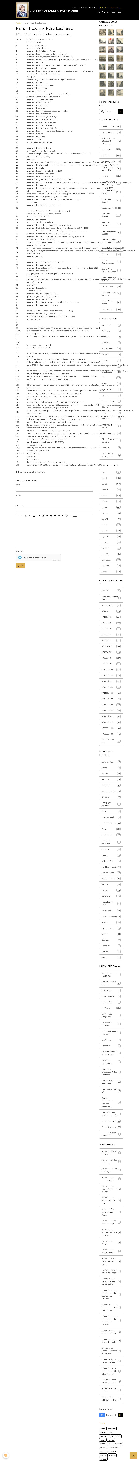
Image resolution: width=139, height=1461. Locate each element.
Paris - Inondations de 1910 (111, 232)
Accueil (18, 23)
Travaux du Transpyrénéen (111, 1061)
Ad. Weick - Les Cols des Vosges (111, 1170)
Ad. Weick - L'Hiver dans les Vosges (111, 1222)
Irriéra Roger (111, 433)
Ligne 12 (111, 548)
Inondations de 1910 (111, 903)
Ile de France (111, 835)
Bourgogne (111, 785)
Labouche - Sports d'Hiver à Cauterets (111, 1381)
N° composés (111, 605)
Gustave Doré (111, 348)
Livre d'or (101, 12)
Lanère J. (111, 366)
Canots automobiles (111, 916)
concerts (103, 1459)
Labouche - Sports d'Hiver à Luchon (111, 1361)
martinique (112, 1429)
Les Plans (111, 565)
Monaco (111, 951)
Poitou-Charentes (111, 878)
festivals (111, 1440)
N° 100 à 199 (111, 617)
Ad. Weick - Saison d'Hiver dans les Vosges (111, 1261)
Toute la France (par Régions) (111, 279)
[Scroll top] (133, 1455)
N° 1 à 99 (111, 611)
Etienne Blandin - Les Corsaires (111, 440)
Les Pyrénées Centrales (111, 1024)
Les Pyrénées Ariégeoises (111, 1015)
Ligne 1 (111, 472)
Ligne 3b (111, 489)
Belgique (111, 940)
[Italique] (22, 516)
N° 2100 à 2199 (111, 734)
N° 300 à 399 (111, 628)
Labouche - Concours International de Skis (111, 1332)
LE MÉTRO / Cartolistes (110, 8)
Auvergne (111, 779)
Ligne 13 (111, 554)
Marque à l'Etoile (111, 161)
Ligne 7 (111, 513)
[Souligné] (26, 516)
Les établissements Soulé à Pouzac (111, 1053)
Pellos (111, 383)
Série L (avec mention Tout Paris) (111, 598)
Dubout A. (111, 342)
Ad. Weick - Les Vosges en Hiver (111, 1251)
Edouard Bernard (111, 401)
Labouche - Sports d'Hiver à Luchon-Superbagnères (111, 1281)
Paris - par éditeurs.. (111, 215)
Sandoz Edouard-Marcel (111, 426)
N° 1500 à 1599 (111, 699)
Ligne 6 (111, 507)
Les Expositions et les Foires (111, 293)
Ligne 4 (111, 495)
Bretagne (111, 797)
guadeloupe (104, 1436)
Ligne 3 (111, 484)
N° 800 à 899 (111, 658)
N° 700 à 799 (111, 652)
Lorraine (111, 855)
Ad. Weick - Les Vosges (111, 1242)
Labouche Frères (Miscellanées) (111, 183)
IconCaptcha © (56, 560)
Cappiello (111, 395)
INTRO (74, 8)
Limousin (111, 849)
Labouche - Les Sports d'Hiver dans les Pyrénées (111, 1351)
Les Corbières (111, 1002)
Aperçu (74, 516)
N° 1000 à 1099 (111, 669)
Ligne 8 (111, 525)
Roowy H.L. (111, 447)
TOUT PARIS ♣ (111, 149)
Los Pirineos (111, 1040)
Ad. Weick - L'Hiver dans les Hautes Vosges (111, 1212)
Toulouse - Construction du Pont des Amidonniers (111, 1102)
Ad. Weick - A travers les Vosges (111, 1152)
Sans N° (111, 590)
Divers (111, 571)
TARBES (111, 254)
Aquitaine (111, 773)
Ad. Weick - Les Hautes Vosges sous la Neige (111, 1189)
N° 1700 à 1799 (111, 710)
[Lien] (47, 516)
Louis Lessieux (111, 372)
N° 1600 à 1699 (111, 704)
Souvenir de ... (111, 910)
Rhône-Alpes (111, 896)
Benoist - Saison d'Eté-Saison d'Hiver (111, 1398)
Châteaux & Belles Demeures (111, 241)
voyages (103, 1447)
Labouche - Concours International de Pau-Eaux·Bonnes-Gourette (111, 1320)
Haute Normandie (111, 823)
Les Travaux (111, 560)
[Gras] (18, 516)
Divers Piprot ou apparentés (111, 168)
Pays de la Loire (111, 873)
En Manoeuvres (111, 928)
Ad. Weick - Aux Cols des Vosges (111, 1161)
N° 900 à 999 (111, 663)
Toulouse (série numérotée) (111, 1082)
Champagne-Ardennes (111, 804)
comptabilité (116, 1436)
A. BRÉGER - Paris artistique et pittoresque (111, 141)
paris (110, 1444)
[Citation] (39, 516)
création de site (114, 1447)
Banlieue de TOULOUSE (111, 974)
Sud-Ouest (111, 1046)
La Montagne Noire (111, 996)
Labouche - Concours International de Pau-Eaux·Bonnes (111, 1307)
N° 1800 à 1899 (111, 716)
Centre (111, 829)
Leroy (111, 413)
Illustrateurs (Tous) (111, 208)
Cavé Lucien (111, 331)
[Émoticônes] (67, 516)
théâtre (113, 1451)
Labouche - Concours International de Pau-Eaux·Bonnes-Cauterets (111, 1294)
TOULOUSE (111, 248)
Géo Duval (111, 407)
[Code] (63, 516)
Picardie (111, 884)
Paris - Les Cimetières (111, 223)
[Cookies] (6, 1455)
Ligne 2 (111, 478)
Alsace (111, 767)
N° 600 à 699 (111, 646)
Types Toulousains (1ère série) (111, 1134)
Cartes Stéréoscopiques (111, 261)
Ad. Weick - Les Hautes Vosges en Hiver (111, 1200)
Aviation (111, 922)
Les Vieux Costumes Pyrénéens (111, 1032)
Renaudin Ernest (111, 389)
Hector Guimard (111, 132)
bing (110, 1432)
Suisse (111, 957)
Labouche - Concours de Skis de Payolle (111, 1340)
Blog (120, 12)
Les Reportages (111, 286)
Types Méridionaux (111, 1127)
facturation (104, 1451)
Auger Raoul (111, 325)
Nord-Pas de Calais (111, 867)
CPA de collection (87, 8)
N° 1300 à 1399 (111, 687)
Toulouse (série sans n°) (111, 1090)
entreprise (112, 1455)
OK (120, 111)
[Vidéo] (59, 516)
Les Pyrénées (111, 1008)
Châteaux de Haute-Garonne (111, 983)
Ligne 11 (111, 542)
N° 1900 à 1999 (111, 722)
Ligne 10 (111, 536)
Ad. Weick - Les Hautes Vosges (111, 1178)
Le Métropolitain (111, 126)
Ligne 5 (111, 501)
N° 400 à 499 (111, 634)
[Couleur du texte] (34, 516)
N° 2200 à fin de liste (111, 741)
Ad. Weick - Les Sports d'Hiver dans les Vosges (111, 1232)
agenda (103, 1455)
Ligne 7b (111, 519)
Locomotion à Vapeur (111, 302)
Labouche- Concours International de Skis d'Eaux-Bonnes (111, 1371)
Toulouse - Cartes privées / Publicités (111, 1113)
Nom (18, 484)
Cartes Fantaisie (111, 309)
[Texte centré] (43, 516)
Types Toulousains (111, 1121)
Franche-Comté (111, 817)
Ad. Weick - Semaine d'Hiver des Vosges (111, 1271)
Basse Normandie (111, 791)
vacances (118, 1444)
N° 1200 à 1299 (111, 681)
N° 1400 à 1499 (111, 693)
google (102, 1429)
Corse (111, 811)
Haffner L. (111, 354)
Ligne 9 (111, 530)
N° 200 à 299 (111, 623)
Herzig (111, 360)
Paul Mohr (111, 418)
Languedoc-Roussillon (111, 842)
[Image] (55, 516)
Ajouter (20, 565)
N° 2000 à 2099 (111, 728)
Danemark (111, 946)
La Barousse (111, 990)
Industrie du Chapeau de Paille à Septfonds (111, 1072)
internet (103, 1432)
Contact (111, 12)
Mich (111, 377)
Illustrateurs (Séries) (111, 200)
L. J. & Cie (111, 155)
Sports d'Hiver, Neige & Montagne (111, 270)
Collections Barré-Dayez (111, 192)
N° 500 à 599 (111, 640)
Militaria (111, 176)
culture (102, 1440)
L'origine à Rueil (111, 762)
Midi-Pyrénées (111, 861)
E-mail (18, 495)
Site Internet (20, 505)
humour (103, 1444)
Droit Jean (111, 337)
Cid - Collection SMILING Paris (111, 455)
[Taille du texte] (30, 516)
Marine (111, 934)
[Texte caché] (51, 516)
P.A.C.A (111, 890)
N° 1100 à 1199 (111, 675)
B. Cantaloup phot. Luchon (111, 1389)
